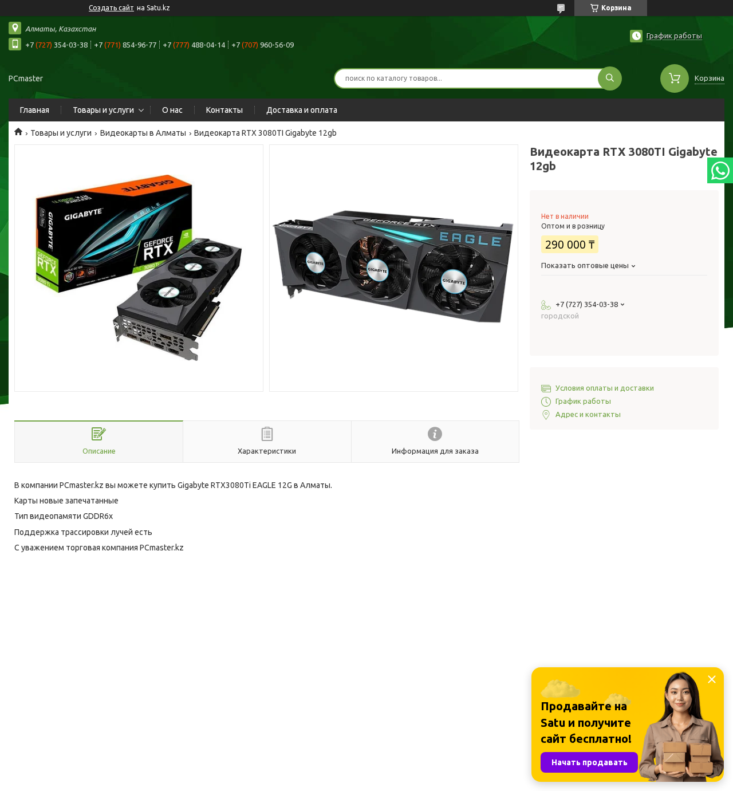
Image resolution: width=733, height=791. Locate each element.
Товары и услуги (103, 110)
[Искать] (610, 78)
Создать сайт (111, 7)
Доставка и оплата (301, 110)
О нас (172, 110)
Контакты (224, 110)
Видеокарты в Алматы (143, 132)
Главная (34, 110)
